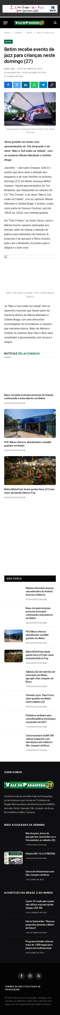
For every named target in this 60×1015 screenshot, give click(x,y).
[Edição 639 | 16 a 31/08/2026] (13, 858)
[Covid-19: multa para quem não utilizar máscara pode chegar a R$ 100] (13, 905)
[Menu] (5, 23)
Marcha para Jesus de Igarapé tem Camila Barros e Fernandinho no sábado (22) (41, 836)
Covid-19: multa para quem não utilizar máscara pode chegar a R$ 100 (40, 904)
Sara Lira (9, 69)
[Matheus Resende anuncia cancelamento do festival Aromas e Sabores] (13, 592)
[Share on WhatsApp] (34, 85)
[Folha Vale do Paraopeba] (30, 22)
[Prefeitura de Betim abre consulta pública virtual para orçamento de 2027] (13, 719)
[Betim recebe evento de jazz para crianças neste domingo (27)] (30, 109)
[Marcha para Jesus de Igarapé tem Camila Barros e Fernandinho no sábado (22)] (13, 837)
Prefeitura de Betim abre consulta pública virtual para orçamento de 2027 (41, 718)
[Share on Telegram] (43, 85)
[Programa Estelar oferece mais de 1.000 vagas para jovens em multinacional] (13, 945)
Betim (8, 42)
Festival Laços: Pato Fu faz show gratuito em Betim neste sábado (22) (40, 698)
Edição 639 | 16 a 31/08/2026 (40, 853)
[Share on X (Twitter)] (17, 85)
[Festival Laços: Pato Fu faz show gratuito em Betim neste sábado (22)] (13, 699)
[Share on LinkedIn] (26, 85)
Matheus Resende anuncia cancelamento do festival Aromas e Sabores (40, 591)
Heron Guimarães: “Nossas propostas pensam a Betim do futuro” (40, 924)
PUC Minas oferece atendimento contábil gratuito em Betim (37, 635)
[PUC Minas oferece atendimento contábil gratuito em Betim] (30, 423)
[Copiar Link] (52, 85)
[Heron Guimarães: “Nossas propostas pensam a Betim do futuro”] (13, 925)
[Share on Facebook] (8, 85)
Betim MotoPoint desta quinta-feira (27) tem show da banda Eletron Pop (40, 655)
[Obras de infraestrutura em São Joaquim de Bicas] (13, 876)
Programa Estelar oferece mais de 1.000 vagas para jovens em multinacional (39, 944)
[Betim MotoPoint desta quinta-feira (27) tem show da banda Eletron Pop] (30, 470)
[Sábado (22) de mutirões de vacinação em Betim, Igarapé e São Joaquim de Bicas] (13, 676)
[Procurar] (55, 23)
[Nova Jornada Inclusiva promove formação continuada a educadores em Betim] (30, 376)
